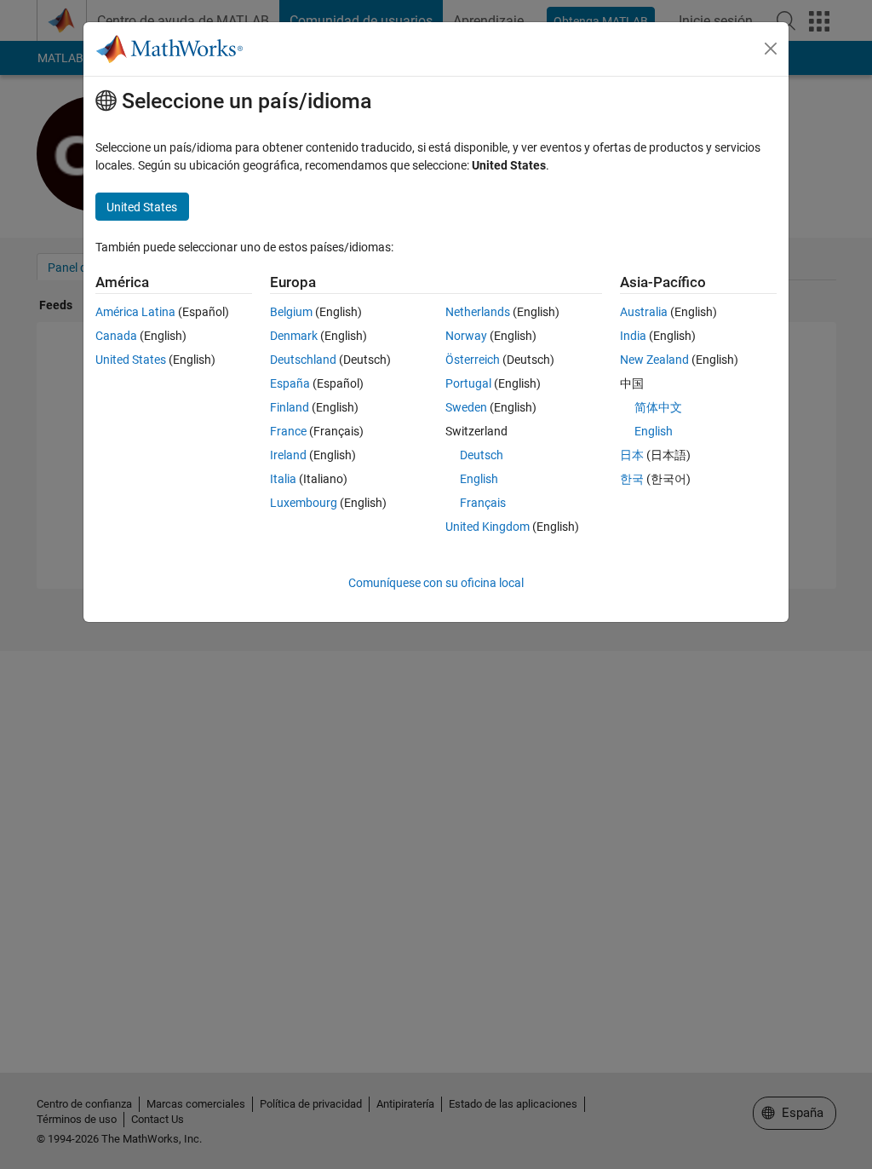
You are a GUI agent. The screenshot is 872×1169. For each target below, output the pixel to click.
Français (483, 503)
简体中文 (658, 407)
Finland (289, 407)
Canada (116, 336)
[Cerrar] (771, 48)
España (290, 383)
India (633, 336)
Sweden (466, 407)
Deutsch (481, 455)
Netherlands (477, 312)
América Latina (135, 312)
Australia (644, 312)
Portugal (468, 383)
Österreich (472, 359)
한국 (632, 479)
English (479, 479)
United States (130, 359)
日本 (632, 455)
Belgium (291, 312)
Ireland (288, 455)
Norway (466, 336)
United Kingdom (487, 526)
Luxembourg (303, 503)
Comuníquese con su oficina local (436, 583)
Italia (283, 479)
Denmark (294, 336)
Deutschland (303, 359)
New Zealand (654, 359)
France (288, 431)
